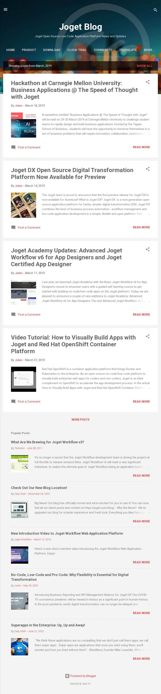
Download (51, 50)
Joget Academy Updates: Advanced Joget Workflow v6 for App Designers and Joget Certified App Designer (66, 257)
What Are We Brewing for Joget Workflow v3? (47, 442)
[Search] (155, 11)
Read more (141, 147)
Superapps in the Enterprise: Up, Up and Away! (48, 625)
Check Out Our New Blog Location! (39, 488)
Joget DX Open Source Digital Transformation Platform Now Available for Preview (72, 173)
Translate (128, 50)
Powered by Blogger (83, 676)
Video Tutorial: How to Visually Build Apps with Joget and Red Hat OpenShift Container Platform (73, 344)
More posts (81, 419)
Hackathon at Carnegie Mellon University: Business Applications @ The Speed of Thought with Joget (74, 90)
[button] (147, 83)
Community (103, 50)
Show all (144, 66)
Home (10, 50)
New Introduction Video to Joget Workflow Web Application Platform (67, 533)
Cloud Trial (77, 50)
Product (29, 50)
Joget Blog (80, 27)
